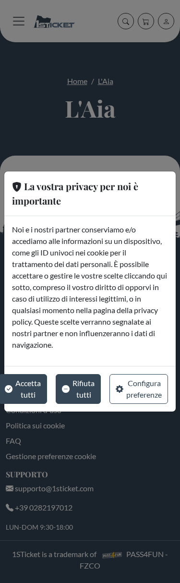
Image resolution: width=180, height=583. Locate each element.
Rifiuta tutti (83, 388)
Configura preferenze (144, 388)
